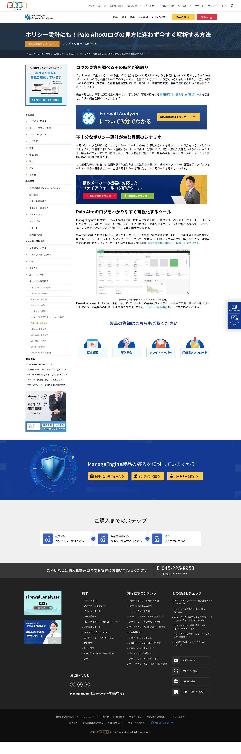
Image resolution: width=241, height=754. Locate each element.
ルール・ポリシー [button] (37, 274)
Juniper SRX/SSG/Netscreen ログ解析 (47, 317)
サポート (199, 5)
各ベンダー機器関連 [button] (39, 281)
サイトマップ (135, 717)
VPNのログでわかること (140, 637)
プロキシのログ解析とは (140, 653)
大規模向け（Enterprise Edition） (45, 187)
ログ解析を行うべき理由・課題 (144, 600)
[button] (92, 352)
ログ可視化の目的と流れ (140, 605)
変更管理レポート (92, 627)
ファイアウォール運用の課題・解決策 (147, 627)
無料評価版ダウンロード (102, 195)
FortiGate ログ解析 (39, 299)
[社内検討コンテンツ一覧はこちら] (66, 538)
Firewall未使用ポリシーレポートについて (172, 243)
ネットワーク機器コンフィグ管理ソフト (44, 379)
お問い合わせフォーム (108, 476)
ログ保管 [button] (33, 141)
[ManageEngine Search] (232, 6)
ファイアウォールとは (139, 611)
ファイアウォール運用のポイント (145, 621)
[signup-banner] (44, 632)
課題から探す (116, 5)
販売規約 (73, 723)
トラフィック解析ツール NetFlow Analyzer (190, 610)
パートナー (150, 5)
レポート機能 (90, 600)
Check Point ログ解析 (40, 287)
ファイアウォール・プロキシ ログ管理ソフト (47, 384)
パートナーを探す (184, 476)
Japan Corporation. (120, 731)
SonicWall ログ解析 (39, 334)
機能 (123, 17)
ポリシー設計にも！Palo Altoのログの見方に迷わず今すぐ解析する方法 (114, 54)
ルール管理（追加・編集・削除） (100, 653)
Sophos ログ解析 (38, 340)
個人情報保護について (93, 723)
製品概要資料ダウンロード (42, 43)
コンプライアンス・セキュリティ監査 (102, 621)
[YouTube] (87, 684)
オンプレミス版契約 (156, 717)
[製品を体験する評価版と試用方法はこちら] (120, 538)
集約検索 (88, 642)
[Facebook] (80, 684)
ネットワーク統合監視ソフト (40, 364)
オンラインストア (217, 5)
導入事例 (143, 17)
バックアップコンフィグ (95, 632)
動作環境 (33, 194)
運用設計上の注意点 (39, 207)
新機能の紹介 (35, 234)
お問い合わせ (167, 5)
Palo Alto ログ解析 (39, 323)
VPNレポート (90, 616)
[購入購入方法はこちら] (174, 538)
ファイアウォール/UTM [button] (40, 254)
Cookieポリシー (115, 723)
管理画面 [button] (33, 154)
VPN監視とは (135, 632)
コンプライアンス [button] (37, 134)
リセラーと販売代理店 (193, 691)
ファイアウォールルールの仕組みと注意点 (148, 666)
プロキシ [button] (33, 267)
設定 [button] (31, 167)
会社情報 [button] (182, 5)
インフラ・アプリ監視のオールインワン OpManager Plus (193, 635)
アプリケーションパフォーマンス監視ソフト (46, 369)
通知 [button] (31, 161)
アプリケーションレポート (96, 605)
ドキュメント (35, 214)
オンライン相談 (147, 476)
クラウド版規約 (177, 717)
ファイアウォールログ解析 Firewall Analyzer (59, 54)
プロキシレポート (92, 611)
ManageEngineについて (67, 717)
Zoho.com (17, 5)
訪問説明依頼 (189, 681)
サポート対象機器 (37, 201)
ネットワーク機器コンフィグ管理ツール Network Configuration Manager (193, 619)
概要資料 (181, 17)
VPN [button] (31, 261)
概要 (115, 17)
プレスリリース (91, 717)
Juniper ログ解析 (38, 311)
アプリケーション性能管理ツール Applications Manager (190, 627)
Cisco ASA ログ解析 (39, 293)
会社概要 (120, 717)
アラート (88, 658)
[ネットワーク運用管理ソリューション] (45, 84)
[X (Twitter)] (72, 684)
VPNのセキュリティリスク (141, 648)
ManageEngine (33, 54)
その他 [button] (32, 174)
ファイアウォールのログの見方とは (146, 616)
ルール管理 (89, 648)
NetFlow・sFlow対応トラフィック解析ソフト (47, 374)
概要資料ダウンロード (140, 195)
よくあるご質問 (160, 17)
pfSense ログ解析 (38, 328)
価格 (132, 17)
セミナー (107, 717)
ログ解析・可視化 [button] (37, 121)
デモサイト (34, 221)
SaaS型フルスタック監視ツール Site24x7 (189, 643)
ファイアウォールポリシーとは (144, 658)
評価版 (204, 17)
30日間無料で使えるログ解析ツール (181, 94)
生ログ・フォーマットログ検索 (99, 637)
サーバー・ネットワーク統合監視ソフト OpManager (193, 602)
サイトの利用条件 (136, 723)
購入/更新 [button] (132, 5)
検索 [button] (31, 147)
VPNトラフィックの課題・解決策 (145, 642)
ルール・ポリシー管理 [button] (40, 127)
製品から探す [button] (95, 5)
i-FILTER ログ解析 (38, 305)
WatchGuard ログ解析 (41, 352)
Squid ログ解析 (38, 346)
